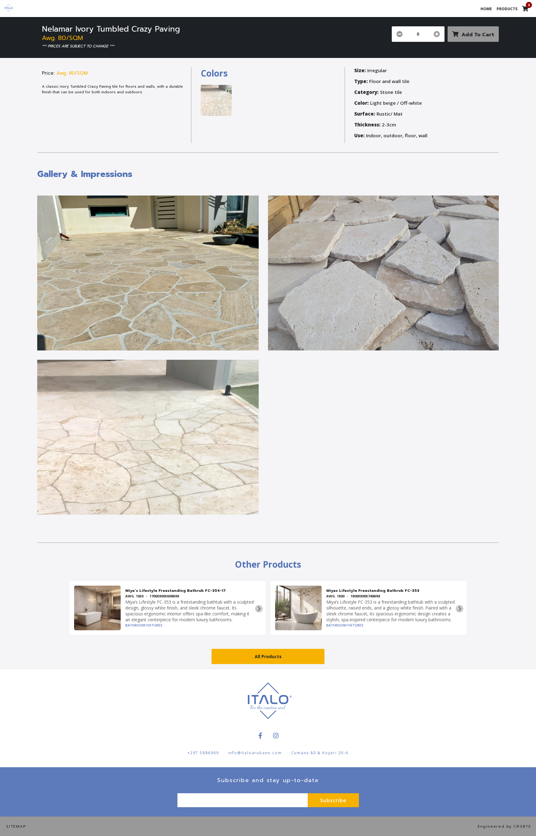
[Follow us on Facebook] (260, 736)
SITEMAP (16, 826)
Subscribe (333, 800)
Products (507, 8)
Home (486, 8)
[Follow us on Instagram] (276, 736)
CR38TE (522, 826)
